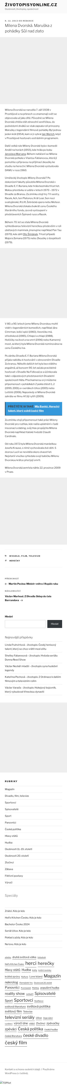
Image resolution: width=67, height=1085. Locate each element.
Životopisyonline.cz (31, 4)
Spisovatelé (12, 809)
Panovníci (10, 822)
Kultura (24, 976)
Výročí (8, 882)
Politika (35, 988)
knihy (34, 970)
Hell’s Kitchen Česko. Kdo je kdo (23, 917)
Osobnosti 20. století (17, 855)
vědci (32, 1023)
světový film (13, 1011)
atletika (8, 957)
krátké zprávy (12, 976)
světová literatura (15, 1006)
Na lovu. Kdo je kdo (15, 944)
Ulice (39, 1017)
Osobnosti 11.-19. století (18, 849)
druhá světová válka (24, 957)
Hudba (8, 842)
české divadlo (35, 1035)
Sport (8, 815)
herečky (14, 561)
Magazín (9, 789)
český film (16, 1042)
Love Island (35, 976)
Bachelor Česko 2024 (17, 924)
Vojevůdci (48, 1018)
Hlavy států (11, 836)
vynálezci (9, 1024)
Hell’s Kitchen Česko (14, 964)
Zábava (9, 869)
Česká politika (13, 829)
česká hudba (51, 1029)
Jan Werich (48, 134)
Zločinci (9, 862)
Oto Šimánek (30, 234)
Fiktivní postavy (14, 875)
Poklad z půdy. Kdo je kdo (19, 937)
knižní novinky (44, 970)
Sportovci (10, 802)
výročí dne (21, 1023)
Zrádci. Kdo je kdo (15, 911)
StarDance (38, 1001)
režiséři (29, 994)
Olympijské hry (26, 983)
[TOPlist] (5, 1082)
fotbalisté (42, 957)
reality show (15, 993)
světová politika (38, 1006)
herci (30, 963)
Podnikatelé (26, 988)
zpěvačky (53, 1023)
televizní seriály (20, 1017)
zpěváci (11, 1029)
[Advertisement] (33, 70)
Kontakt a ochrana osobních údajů (22, 1069)
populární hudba (49, 987)
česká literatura (13, 1036)
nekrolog (11, 982)
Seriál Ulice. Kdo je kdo (18, 930)
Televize (28, 1011)
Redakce (28, 21)
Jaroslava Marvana (15, 154)
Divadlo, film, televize (25, 556)
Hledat (9, 616)
